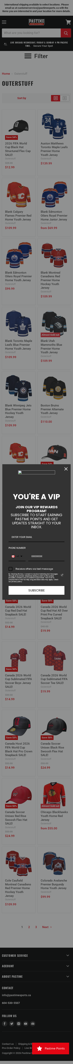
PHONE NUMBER (17, 548)
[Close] (66, 469)
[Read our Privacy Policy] (62, 575)
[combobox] (17, 556)
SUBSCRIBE (36, 590)
